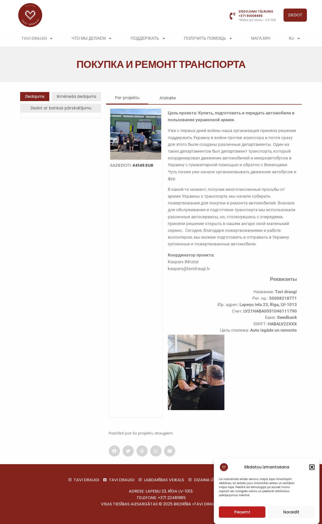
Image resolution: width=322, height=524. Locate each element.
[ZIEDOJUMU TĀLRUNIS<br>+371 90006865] (232, 16)
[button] (311, 467)
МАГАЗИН (260, 38)
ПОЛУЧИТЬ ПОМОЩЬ (205, 38)
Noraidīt (291, 512)
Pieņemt (242, 512)
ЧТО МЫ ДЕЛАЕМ (89, 38)
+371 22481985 (172, 498)
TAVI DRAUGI (34, 38)
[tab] (34, 96)
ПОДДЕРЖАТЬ (145, 38)
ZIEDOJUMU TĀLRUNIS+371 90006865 (255, 13)
